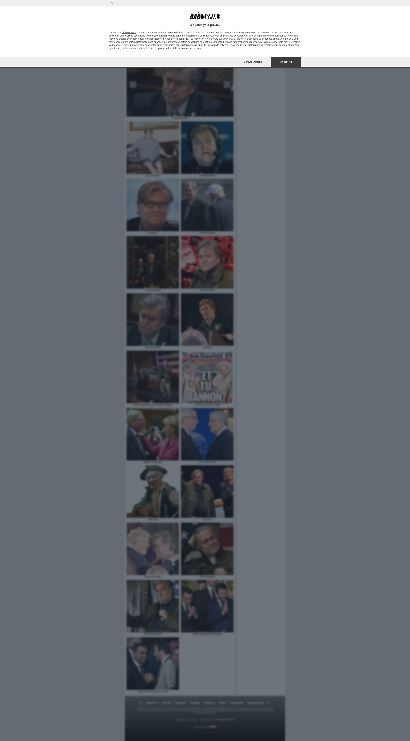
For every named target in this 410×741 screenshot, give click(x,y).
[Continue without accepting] (112, 3)
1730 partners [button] (129, 32)
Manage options (252, 61)
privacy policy (157, 48)
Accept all (286, 61)
